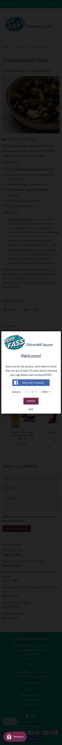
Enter (31, 400)
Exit (31, 409)
